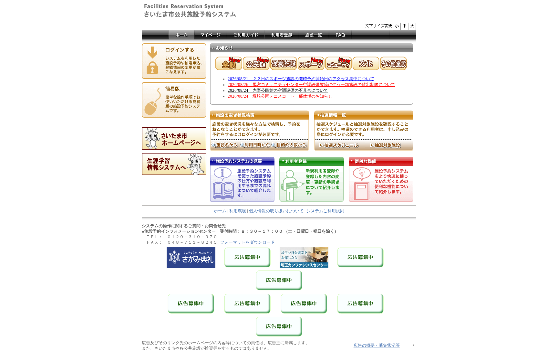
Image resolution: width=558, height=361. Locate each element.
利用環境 (237, 211)
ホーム (220, 211)
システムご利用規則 (325, 211)
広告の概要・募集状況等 (377, 345)
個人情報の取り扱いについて (276, 211)
